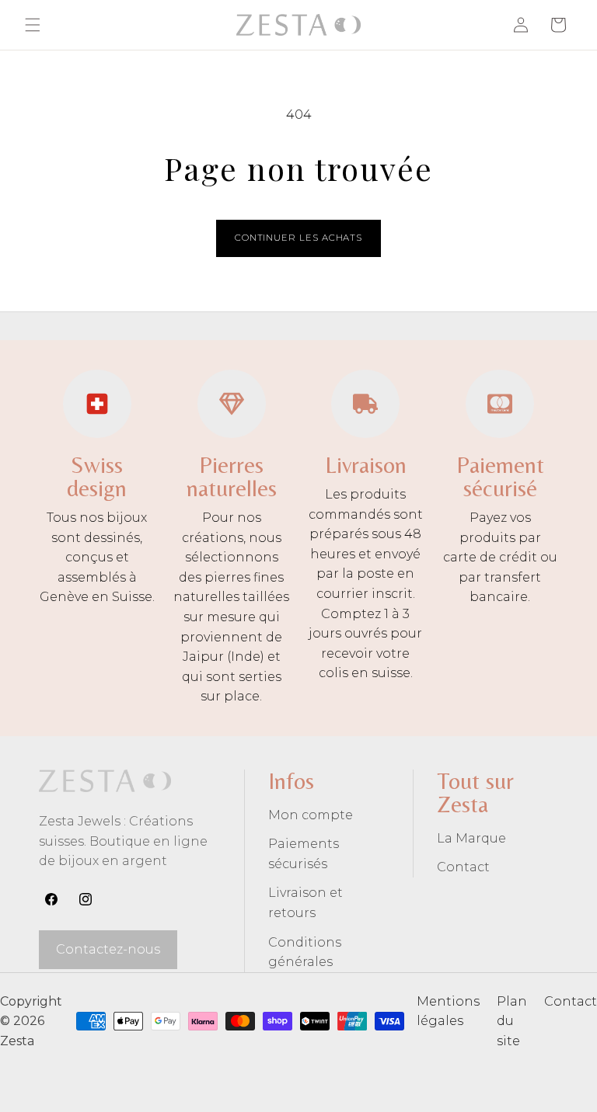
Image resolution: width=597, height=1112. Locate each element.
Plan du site (512, 1021)
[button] (33, 25)
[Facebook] (51, 899)
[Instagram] (85, 899)
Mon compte (310, 815)
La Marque (471, 838)
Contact (463, 867)
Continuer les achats (298, 237)
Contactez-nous (108, 949)
